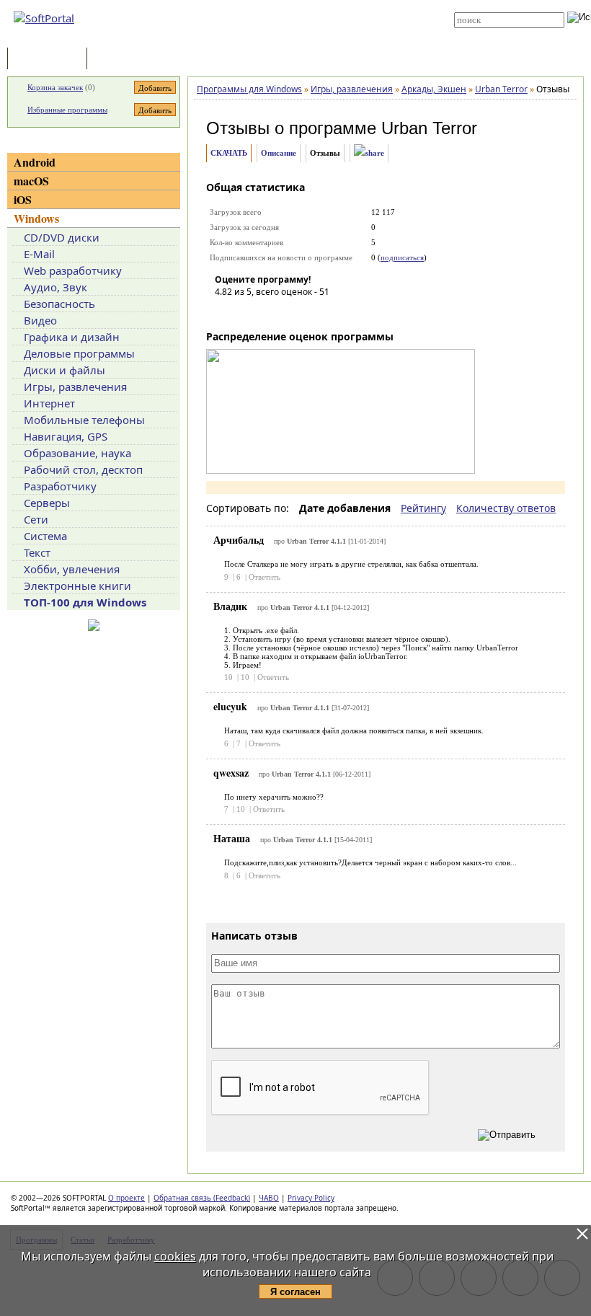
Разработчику (60, 486)
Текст (37, 552)
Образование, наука (77, 453)
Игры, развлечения (75, 386)
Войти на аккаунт (296, 5)
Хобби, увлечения (72, 569)
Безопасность (59, 303)
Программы (50, 59)
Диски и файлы (64, 370)
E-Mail (39, 254)
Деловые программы (79, 353)
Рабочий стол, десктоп (83, 469)
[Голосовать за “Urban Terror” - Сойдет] (269, 312)
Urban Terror (429, 128)
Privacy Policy (311, 1198)
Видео (40, 320)
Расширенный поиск (494, 33)
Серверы (47, 502)
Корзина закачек (55, 87)
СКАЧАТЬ (228, 153)
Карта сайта (289, 26)
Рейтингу (423, 508)
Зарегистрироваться (304, 16)
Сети (36, 519)
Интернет (49, 403)
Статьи (122, 59)
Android (34, 162)
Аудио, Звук (55, 287)
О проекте (126, 1198)
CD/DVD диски (61, 237)
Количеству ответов (506, 508)
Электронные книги (77, 585)
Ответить (264, 577)
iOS (23, 199)
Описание (278, 153)
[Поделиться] (369, 153)
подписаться (402, 257)
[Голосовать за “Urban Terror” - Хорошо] (290, 312)
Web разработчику (73, 270)
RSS (273, 37)
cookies (175, 1256)
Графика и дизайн (72, 337)
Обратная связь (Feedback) (202, 1198)
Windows (36, 218)
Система (45, 536)
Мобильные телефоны (84, 419)
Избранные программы (67, 109)
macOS (31, 180)
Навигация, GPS (65, 436)
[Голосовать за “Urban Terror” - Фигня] (225, 312)
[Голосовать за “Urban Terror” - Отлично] (312, 312)
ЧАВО (269, 1198)
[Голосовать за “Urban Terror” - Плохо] (247, 312)
